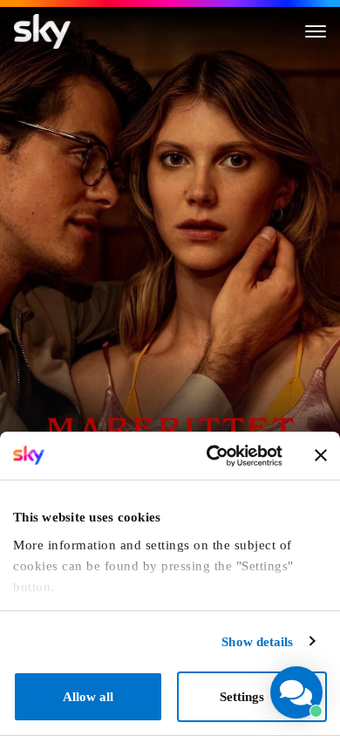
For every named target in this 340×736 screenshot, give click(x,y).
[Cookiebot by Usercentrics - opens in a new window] (210, 456)
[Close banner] (321, 455)
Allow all (88, 697)
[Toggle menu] (315, 31)
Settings (242, 697)
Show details (257, 642)
